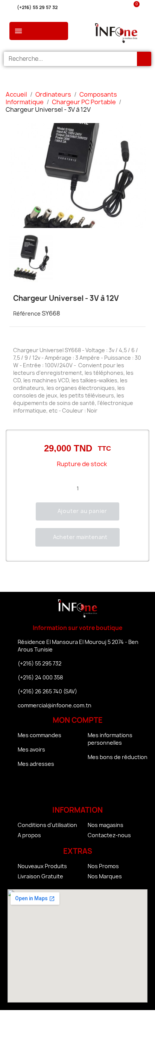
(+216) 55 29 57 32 (37, 7)
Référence (27, 313)
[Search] (144, 59)
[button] (77, 511)
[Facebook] (56, 788)
